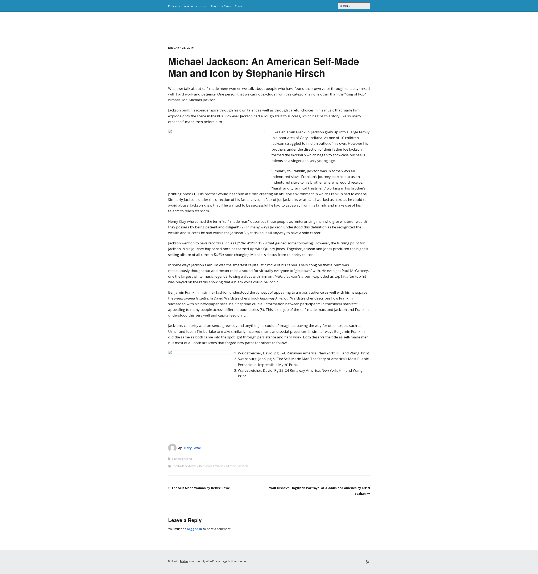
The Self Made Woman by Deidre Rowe (200, 488)
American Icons (194, 25)
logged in (194, 529)
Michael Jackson (237, 466)
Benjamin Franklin (211, 466)
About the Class (221, 6)
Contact (240, 6)
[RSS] (367, 562)
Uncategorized (182, 459)
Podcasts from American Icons (187, 6)
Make (184, 561)
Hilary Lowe (191, 448)
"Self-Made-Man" (184, 466)
